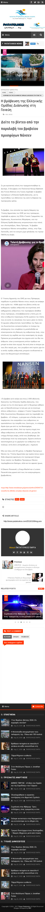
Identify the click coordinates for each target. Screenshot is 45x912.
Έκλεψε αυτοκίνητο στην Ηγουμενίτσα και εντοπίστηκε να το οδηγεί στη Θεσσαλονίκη (26, 821)
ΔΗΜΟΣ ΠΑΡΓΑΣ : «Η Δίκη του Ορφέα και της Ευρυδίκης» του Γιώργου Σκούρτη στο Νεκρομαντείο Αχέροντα (26, 785)
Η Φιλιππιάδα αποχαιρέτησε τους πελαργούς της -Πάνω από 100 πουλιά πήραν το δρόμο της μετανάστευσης (26, 734)
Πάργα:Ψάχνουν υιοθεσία (21, 755)
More (40, 588)
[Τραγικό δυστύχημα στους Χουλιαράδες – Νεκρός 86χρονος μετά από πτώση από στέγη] (5, 833)
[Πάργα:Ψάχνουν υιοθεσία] (5, 758)
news (33, 44)
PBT (29, 908)
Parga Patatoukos (24, 906)
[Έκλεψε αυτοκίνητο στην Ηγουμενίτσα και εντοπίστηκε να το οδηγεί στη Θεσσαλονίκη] (5, 821)
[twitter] (13, 552)
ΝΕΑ (7, 114)
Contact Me (39, 706)
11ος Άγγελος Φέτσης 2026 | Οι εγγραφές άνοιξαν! (24, 721)
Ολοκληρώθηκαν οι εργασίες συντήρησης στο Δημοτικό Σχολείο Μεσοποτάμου (25, 797)
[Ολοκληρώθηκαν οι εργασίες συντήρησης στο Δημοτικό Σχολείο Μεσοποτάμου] (5, 797)
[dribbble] (27, 552)
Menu (5, 2)
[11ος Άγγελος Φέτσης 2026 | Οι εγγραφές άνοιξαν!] (5, 722)
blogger (7, 637)
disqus (16, 637)
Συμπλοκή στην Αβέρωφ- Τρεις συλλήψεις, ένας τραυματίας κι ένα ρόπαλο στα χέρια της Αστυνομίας (22, 616)
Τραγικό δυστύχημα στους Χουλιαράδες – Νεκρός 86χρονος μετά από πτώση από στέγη (27, 833)
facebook (25, 637)
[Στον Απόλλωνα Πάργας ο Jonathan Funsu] (5, 769)
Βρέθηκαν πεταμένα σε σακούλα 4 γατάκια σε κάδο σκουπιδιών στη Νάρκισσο (24, 746)
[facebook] (17, 552)
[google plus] (20, 552)
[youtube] (24, 552)
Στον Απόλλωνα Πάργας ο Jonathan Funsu (25, 768)
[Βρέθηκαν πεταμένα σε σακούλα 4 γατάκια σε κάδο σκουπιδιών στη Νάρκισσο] (5, 746)
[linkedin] (31, 552)
